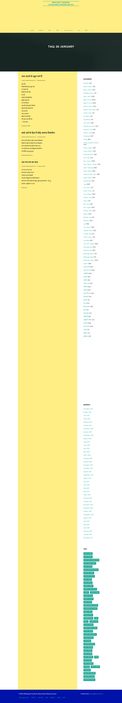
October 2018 (87, 511)
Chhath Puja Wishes (89, 110)
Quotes (85, 214)
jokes (86, 621)
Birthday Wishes (88, 93)
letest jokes (88, 631)
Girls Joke (86, 158)
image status (88, 615)
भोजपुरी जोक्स (87, 320)
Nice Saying (87, 207)
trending (87, 670)
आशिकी (85, 274)
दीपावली (85, 297)
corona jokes (88, 586)
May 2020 (86, 449)
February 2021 (87, 422)
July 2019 (86, 482)
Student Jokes (88, 231)
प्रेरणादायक (86, 307)
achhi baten (88, 557)
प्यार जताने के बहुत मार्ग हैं (32, 76)
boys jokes (87, 579)
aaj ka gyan (88, 554)
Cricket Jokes (87, 113)
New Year (86, 204)
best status (88, 566)
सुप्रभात (85, 333)
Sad (84, 224)
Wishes (85, 264)
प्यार (84, 303)
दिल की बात (87, 293)
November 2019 (88, 468)
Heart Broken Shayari (90, 164)
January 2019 (87, 501)
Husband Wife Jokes (89, 174)
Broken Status (87, 106)
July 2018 (86, 521)
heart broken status (90, 605)
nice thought (88, 657)
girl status (87, 602)
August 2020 (87, 439)
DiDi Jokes (86, 123)
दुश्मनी (85, 300)
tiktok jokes (95, 667)
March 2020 (87, 455)
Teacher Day (87, 234)
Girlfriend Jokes (88, 154)
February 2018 (87, 531)
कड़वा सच (86, 283)
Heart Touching (88, 168)
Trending (86, 240)
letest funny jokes (90, 628)
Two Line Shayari (88, 244)
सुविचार (85, 336)
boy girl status (89, 576)
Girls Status (87, 161)
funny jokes (88, 596)
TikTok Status (87, 237)
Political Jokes (87, 211)
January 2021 (87, 425)
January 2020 (87, 462)
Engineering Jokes (89, 126)
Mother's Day (87, 197)
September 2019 (88, 475)
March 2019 (86, 495)
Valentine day (87, 250)
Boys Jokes (87, 96)
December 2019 (88, 465)
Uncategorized (87, 247)
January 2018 (87, 534)
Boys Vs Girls (87, 103)
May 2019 (86, 488)
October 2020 (87, 432)
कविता (29, 125)
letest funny (88, 625)
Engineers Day (87, 130)
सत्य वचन (86, 326)
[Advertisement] (61, 17)
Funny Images (87, 148)
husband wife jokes (90, 608)
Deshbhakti (24, 155)
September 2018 (88, 515)
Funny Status (88, 599)
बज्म (84, 310)
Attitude (86, 83)
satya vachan (88, 663)
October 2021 (87, 412)
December (86, 116)
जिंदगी (85, 287)
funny (85, 139)
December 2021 (88, 409)
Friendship (86, 136)
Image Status (87, 178)
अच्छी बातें (86, 267)
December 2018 (88, 505)
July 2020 (86, 442)
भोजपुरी (85, 316)
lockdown (87, 641)
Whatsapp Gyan (88, 257)
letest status (88, 638)
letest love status (90, 634)
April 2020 (86, 452)
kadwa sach (93, 621)
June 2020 (86, 445)
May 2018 (86, 525)
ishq (96, 618)
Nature (85, 201)
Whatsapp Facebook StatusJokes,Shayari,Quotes (61, 3)
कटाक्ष (85, 277)
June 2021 (86, 415)
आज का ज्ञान (87, 270)
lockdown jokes (89, 644)
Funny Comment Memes (91, 143)
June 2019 (86, 485)
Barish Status (87, 87)
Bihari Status (87, 90)
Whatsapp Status (88, 260)
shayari (86, 667)
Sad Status (87, 227)
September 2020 (88, 435)
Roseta (91, 694)
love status (87, 651)
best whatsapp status (91, 570)
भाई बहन (86, 313)
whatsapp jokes (89, 676)
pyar (96, 657)
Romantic (86, 221)
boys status (88, 583)
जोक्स (85, 290)
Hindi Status (87, 171)
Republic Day (30, 155)
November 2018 (88, 508)
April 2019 (86, 491)
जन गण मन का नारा (30, 162)
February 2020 (87, 458)
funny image (95, 592)
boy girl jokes (88, 573)
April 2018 (86, 528)
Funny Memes (87, 151)
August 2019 (87, 478)
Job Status (86, 188)
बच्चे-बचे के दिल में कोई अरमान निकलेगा (38, 133)
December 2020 (88, 429)
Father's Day (87, 133)
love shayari (88, 647)
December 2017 (88, 538)
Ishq (84, 184)
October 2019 (87, 472)
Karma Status (87, 191)
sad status (87, 660)
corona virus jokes (90, 589)
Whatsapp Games (88, 254)
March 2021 (87, 419)
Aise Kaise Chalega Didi (91, 560)
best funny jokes (89, 563)
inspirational (24, 125)
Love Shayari (87, 194)
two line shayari (89, 673)
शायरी (85, 323)
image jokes (88, 612)
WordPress (99, 694)
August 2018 (87, 518)
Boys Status (87, 100)
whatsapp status (89, 680)
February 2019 (87, 498)
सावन (85, 330)
